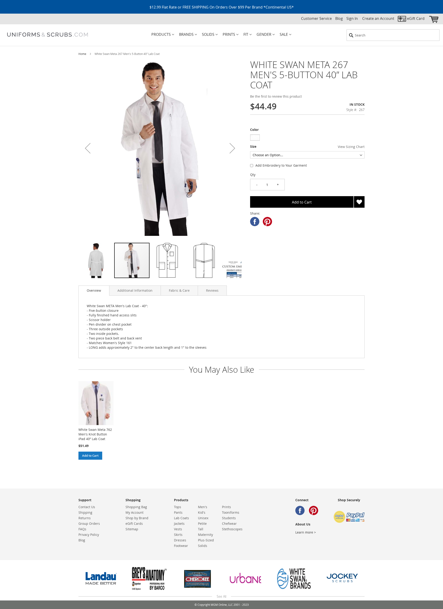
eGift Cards (134, 523)
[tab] (93, 290)
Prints (226, 507)
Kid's (201, 512)
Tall (200, 529)
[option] (255, 137)
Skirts (178, 534)
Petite (202, 523)
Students (229, 518)
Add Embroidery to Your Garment (281, 165)
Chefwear (229, 523)
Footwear (181, 545)
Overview (94, 290)
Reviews (212, 290)
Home (82, 54)
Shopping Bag (136, 507)
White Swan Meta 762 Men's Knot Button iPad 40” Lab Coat (95, 434)
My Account (135, 512)
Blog (339, 18)
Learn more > (305, 532)
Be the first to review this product (276, 96)
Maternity (205, 534)
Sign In (352, 18)
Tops (177, 507)
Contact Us (86, 507)
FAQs (82, 529)
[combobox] (393, 35)
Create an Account (378, 18)
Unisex (203, 518)
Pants (178, 512)
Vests (178, 529)
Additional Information (135, 290)
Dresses (180, 540)
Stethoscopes (232, 529)
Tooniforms (230, 512)
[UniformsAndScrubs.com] (47, 35)
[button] (87, 148)
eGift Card (416, 18)
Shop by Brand (137, 518)
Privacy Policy (88, 534)
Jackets (179, 523)
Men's (202, 507)
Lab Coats (181, 518)
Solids (202, 545)
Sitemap (132, 529)
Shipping (85, 512)
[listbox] (307, 138)
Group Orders (89, 523)
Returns (84, 518)
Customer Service (316, 18)
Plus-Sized (206, 540)
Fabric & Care (179, 290)
